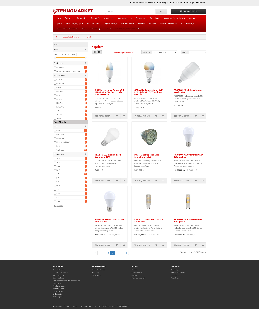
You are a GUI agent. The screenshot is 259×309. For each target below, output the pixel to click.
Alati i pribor (109, 18)
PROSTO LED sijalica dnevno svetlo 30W (188, 91)
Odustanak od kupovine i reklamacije (66, 280)
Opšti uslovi (57, 283)
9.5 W (58, 201)
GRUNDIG (60, 83)
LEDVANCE (60, 91)
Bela (58, 130)
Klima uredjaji (82, 18)
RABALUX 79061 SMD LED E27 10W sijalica (109, 220)
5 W (57, 178)
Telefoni (108, 29)
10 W (58, 158)
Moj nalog (174, 270)
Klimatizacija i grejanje (74, 23)
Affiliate (134, 275)
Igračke (59, 23)
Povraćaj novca (58, 288)
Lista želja (174, 275)
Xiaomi (59, 118)
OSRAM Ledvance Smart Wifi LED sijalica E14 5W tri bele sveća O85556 (109, 92)
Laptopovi (96, 306)
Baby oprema (141, 18)
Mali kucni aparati (127, 23)
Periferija (141, 23)
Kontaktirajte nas (98, 270)
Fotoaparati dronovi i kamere (174, 18)
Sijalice (89, 37)
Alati (113, 306)
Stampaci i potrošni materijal (67, 29)
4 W (57, 174)
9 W (57, 197)
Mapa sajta (96, 275)
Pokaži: (185, 52)
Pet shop (152, 23)
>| (126, 253)
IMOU (58, 87)
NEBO (58, 95)
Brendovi (135, 270)
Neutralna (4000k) (63, 142)
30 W (58, 170)
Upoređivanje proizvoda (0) (124, 52)
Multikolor (60, 138)
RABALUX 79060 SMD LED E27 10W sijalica (188, 155)
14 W (58, 162)
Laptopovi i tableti (93, 23)
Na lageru (60, 67)
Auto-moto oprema (125, 18)
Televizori (69, 18)
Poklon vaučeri (137, 272)
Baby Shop (106, 306)
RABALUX (60, 107)
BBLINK (59, 79)
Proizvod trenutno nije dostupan (68, 71)
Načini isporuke (58, 275)
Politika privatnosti (59, 286)
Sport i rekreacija (187, 23)
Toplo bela (60, 150)
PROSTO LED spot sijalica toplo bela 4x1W (146, 155)
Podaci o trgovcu (59, 270)
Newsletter (175, 278)
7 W (57, 189)
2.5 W (58, 166)
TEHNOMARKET (123, 306)
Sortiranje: (147, 52)
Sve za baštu (95, 18)
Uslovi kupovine (58, 297)
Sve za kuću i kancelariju (91, 29)
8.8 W (58, 193)
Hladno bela (60, 134)
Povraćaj (95, 272)
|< (95, 253)
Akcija (59, 18)
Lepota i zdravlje (111, 23)
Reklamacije (57, 294)
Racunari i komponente (168, 23)
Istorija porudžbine (178, 272)
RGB (58, 146)
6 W (57, 182)
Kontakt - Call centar (60, 272)
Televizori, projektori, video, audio (127, 29)
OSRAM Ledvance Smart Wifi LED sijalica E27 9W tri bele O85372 (148, 92)
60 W (58, 186)
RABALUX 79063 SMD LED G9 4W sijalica (188, 220)
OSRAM (59, 99)
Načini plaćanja (58, 278)
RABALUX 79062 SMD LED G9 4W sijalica (148, 220)
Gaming (192, 18)
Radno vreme (58, 291)
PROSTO (59, 103)
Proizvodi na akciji (138, 278)
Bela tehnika (154, 18)
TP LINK (59, 115)
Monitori (76, 306)
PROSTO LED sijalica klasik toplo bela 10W (108, 155)
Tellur (58, 111)
